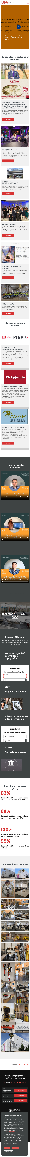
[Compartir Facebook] (19, 1064)
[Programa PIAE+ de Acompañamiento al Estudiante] (15, 337)
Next (27, 27)
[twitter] (14, 1082)
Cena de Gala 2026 (9, 224)
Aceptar (7, 1148)
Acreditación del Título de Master (13, 427)
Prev (2, 27)
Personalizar (8, 1151)
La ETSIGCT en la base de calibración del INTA (11, 183)
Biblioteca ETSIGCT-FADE (15, 615)
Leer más (10, 119)
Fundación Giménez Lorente (12, 386)
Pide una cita (21, 1100)
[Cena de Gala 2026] (15, 211)
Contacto (8, 1082)
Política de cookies (9, 1131)
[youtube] (20, 1082)
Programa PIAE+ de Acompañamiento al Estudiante (13, 348)
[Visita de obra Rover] (15, 292)
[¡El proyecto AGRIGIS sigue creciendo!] (15, 253)
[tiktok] (25, 1082)
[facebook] (12, 1082)
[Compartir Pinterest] (27, 1064)
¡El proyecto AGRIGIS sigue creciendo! (11, 267)
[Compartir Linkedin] (24, 1064)
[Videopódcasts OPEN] (15, 136)
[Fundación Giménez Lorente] (15, 377)
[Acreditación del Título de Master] (15, 417)
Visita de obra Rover (9, 304)
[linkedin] (17, 1082)
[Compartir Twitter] (22, 1064)
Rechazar (15, 1148)
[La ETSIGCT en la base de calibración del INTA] (15, 174)
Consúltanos (21, 1095)
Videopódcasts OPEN (9, 150)
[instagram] (23, 1082)
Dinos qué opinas (21, 1090)
